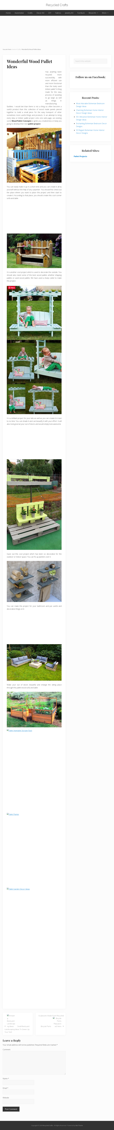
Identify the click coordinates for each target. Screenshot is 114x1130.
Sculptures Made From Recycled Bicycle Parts (51, 1021)
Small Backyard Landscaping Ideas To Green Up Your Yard (17, 1028)
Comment (6, 1049)
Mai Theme (79, 1125)
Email (5, 1088)
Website (6, 1097)
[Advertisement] (57, 31)
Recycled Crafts (57, 5)
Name (6, 1078)
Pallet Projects (80, 156)
